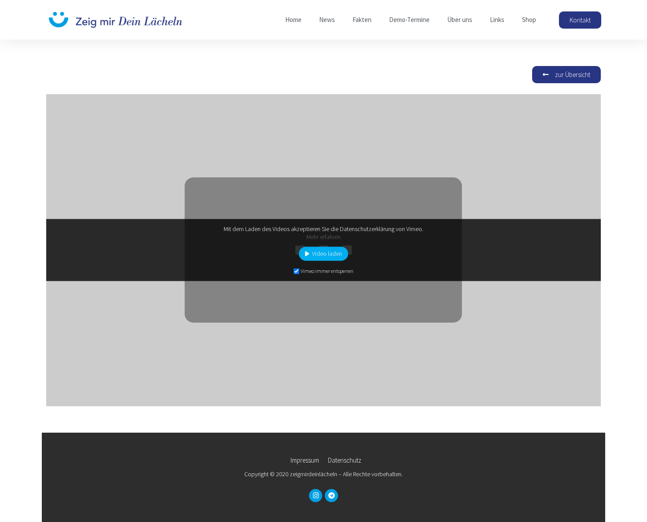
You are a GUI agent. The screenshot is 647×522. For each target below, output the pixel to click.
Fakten (362, 19)
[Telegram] (331, 495)
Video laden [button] (327, 253)
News (327, 19)
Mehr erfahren (323, 236)
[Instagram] (315, 495)
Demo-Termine (409, 19)
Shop (529, 19)
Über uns (459, 19)
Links (497, 19)
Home (293, 19)
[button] (580, 20)
